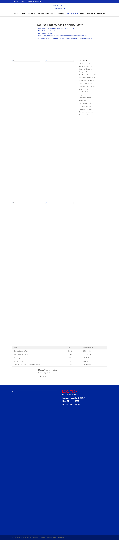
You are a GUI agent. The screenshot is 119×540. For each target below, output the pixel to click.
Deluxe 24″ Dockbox (85, 69)
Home (16, 13)
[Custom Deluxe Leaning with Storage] (26, 203)
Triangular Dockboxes (86, 72)
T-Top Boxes (82, 95)
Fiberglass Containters (45, 13)
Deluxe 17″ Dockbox (85, 63)
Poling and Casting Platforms (89, 86)
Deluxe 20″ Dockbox (85, 66)
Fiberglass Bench (85, 106)
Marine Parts (71, 13)
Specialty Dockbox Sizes (87, 77)
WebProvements (60, 537)
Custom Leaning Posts (86, 112)
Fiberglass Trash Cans (86, 80)
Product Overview (27, 13)
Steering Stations (85, 97)
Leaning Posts (84, 92)
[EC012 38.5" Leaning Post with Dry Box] (26, 61)
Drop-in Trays (83, 89)
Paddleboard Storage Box (87, 75)
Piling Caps (60, 13)
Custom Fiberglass (86, 13)
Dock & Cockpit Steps (86, 83)
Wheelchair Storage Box (87, 115)
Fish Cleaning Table (85, 109)
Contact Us (101, 13)
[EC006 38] (15, 23)
